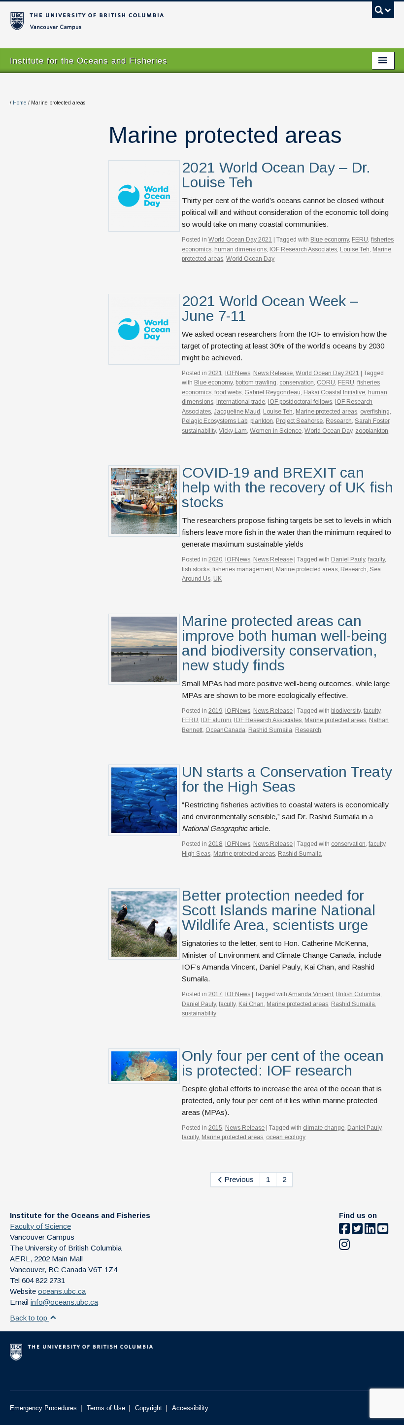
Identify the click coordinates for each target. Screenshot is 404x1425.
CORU (326, 382)
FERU (360, 239)
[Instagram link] (344, 1246)
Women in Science (276, 430)
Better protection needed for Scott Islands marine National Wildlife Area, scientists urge (278, 910)
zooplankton (371, 430)
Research (339, 420)
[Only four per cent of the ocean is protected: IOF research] (144, 1065)
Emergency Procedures (43, 1408)
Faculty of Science (40, 1226)
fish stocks (195, 569)
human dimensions (240, 249)
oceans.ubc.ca (62, 1291)
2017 (215, 994)
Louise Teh (355, 249)
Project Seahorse (299, 420)
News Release (273, 373)
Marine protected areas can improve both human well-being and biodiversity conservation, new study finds (284, 643)
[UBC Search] (383, 12)
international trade (240, 401)
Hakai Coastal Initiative (334, 392)
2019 (215, 710)
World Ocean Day (250, 258)
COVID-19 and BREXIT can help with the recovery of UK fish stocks (287, 487)
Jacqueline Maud (237, 411)
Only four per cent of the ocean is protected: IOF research (283, 1062)
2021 (215, 373)
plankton (261, 420)
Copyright (148, 1408)
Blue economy (329, 239)
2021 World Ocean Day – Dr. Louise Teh (276, 174)
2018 (215, 843)
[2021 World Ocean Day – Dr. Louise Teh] (144, 195)
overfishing (375, 411)
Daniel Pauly (348, 559)
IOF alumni (216, 720)
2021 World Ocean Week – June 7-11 (270, 308)
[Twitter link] (357, 1230)
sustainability (199, 430)
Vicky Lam (233, 430)
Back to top (29, 1318)
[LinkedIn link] (370, 1230)
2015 (215, 1127)
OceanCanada (225, 730)
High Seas (196, 853)
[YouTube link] (382, 1230)
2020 (215, 559)
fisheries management (242, 569)
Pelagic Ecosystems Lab (214, 420)
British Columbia (358, 994)
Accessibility (190, 1408)
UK (217, 578)
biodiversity (346, 710)
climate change (323, 1127)
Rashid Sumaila (270, 730)
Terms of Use (106, 1408)
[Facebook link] (344, 1230)
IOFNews (237, 373)
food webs (227, 392)
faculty (376, 559)
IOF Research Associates (303, 249)
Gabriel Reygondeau (272, 392)
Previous (238, 1179)
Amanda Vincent (310, 994)
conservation (296, 382)
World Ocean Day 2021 (240, 239)
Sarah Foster (372, 420)
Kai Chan (251, 1004)
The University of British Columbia (173, 20)
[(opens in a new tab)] (144, 500)
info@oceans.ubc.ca (64, 1302)
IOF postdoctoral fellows (300, 401)
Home (20, 102)
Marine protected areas (326, 411)
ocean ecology (285, 1137)
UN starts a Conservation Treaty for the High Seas (287, 779)
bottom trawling (256, 382)
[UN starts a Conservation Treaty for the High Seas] (144, 799)
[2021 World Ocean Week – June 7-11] (144, 328)
